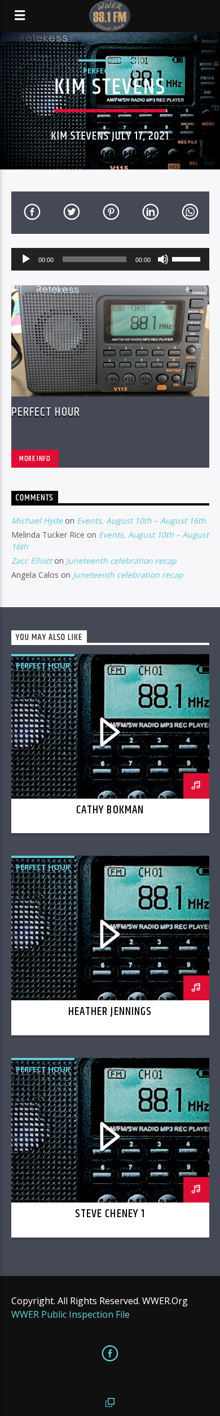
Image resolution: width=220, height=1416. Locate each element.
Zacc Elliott (31, 560)
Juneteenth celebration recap (121, 560)
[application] (110, 259)
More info (35, 458)
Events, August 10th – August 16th (141, 520)
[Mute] (163, 259)
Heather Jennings (110, 1012)
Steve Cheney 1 (110, 1214)
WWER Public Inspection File (70, 1314)
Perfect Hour (110, 71)
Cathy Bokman (109, 810)
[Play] (26, 259)
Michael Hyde (37, 520)
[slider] (188, 258)
